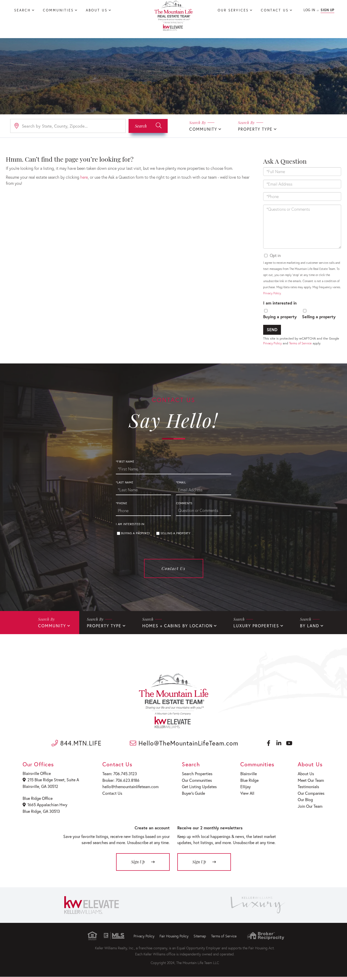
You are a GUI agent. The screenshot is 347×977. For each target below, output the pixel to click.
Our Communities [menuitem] (197, 780)
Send (272, 329)
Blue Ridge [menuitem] (249, 780)
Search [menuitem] (22, 10)
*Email (181, 482)
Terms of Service (300, 343)
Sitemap (200, 936)
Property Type (255, 129)
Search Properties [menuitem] (197, 773)
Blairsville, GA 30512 (40, 786)
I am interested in (280, 303)
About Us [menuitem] (96, 10)
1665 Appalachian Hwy (47, 804)
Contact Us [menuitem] (275, 10)
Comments (184, 503)
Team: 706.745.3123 (119, 773)
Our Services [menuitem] (233, 10)
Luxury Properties (256, 625)
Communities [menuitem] (58, 10)
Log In (309, 10)
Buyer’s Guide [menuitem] (193, 793)
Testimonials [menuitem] (308, 786)
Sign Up (327, 10)
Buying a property (280, 316)
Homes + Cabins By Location (177, 625)
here (84, 177)
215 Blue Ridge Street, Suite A (53, 779)
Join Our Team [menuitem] (310, 806)
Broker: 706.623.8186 (120, 780)
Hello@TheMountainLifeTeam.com (187, 743)
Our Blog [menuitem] (305, 799)
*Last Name (124, 482)
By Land (309, 625)
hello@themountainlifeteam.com (130, 786)
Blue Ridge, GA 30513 (41, 811)
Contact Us (173, 568)
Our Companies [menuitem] (311, 793)
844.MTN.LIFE (80, 743)
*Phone (121, 503)
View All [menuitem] (247, 793)
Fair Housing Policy (174, 936)
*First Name (125, 461)
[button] (148, 126)
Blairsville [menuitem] (248, 773)
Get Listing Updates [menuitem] (199, 786)
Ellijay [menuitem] (245, 786)
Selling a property (319, 316)
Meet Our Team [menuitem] (311, 780)
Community (203, 129)
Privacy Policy (272, 293)
